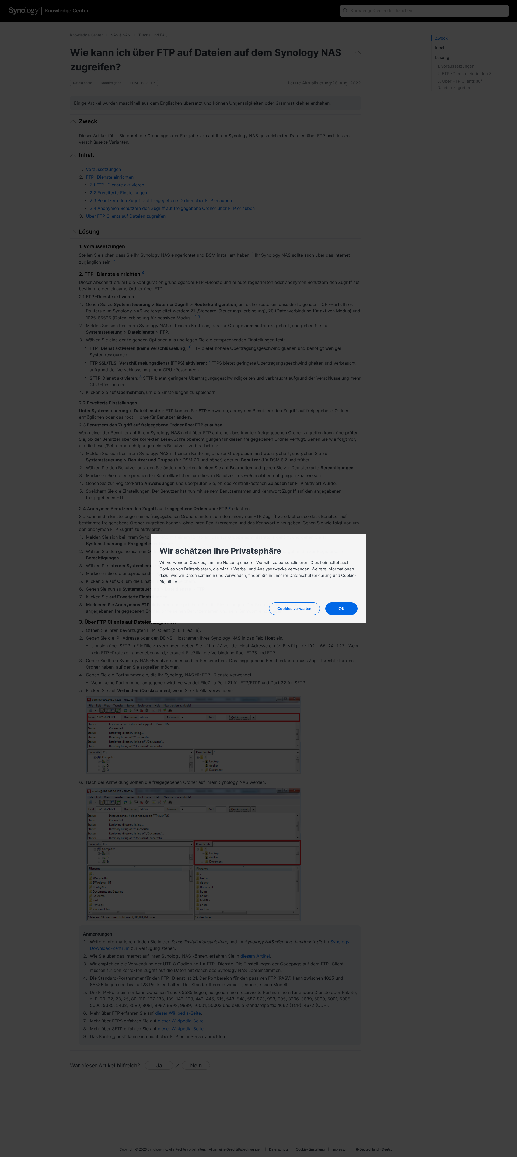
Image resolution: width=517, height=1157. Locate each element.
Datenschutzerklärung (310, 575)
